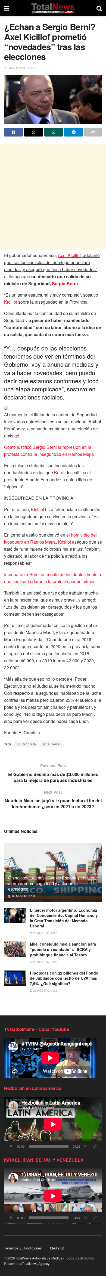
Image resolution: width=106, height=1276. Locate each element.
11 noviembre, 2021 (19, 67)
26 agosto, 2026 (23, 896)
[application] (53, 1124)
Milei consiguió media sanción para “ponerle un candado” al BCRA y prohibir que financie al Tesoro (63, 949)
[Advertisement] (53, 197)
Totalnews (51, 744)
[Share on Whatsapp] (53, 132)
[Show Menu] (6, 8)
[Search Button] (99, 8)
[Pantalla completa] (95, 1146)
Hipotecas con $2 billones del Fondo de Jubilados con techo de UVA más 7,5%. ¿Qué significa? (64, 978)
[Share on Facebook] (13, 132)
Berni (59, 472)
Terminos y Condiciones (23, 1248)
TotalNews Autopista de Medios (39, 1258)
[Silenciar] (85, 1146)
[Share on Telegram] (73, 132)
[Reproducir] (11, 1146)
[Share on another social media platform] (93, 132)
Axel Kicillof (69, 255)
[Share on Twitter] (33, 132)
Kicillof (10, 302)
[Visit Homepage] (52, 8)
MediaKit (57, 1248)
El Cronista (26, 744)
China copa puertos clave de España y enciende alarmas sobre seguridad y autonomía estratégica (53, 883)
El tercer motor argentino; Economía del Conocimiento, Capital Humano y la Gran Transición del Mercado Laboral (64, 918)
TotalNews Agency (35, 1263)
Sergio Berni (65, 283)
